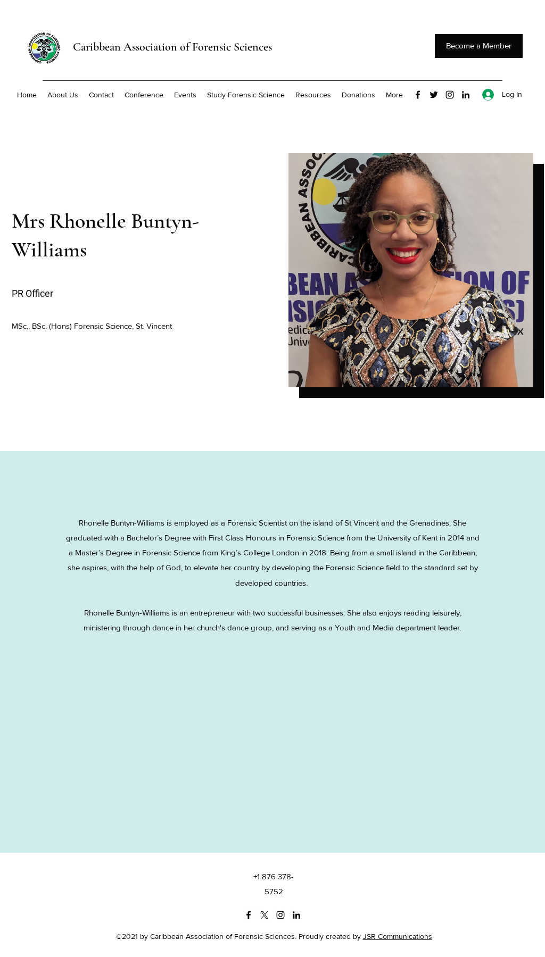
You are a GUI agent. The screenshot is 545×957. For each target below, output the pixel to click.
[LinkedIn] (465, 94)
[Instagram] (449, 94)
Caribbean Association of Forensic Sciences (172, 47)
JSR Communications (397, 936)
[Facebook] (417, 94)
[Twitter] (433, 94)
